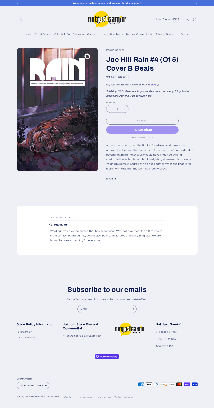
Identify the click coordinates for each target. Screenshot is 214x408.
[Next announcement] (196, 3)
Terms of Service (26, 337)
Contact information (123, 397)
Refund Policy (24, 332)
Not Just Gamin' (32, 397)
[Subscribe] (132, 309)
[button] (20, 19)
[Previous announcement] (17, 3)
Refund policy (69, 397)
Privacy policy (85, 397)
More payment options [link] (142, 138)
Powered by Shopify (49, 397)
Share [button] (112, 178)
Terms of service (103, 397)
